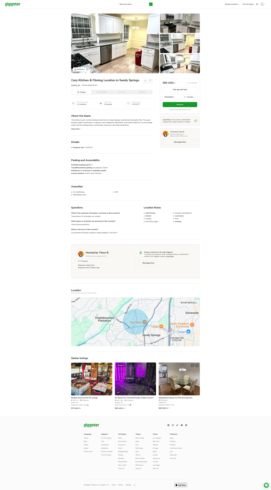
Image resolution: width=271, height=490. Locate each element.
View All (121, 468)
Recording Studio (141, 462)
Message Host (180, 142)
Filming (120, 455)
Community (105, 445)
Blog (85, 441)
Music (172, 438)
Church (138, 455)
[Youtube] (182, 425)
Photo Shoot (122, 441)
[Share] (145, 80)
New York (156, 441)
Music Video (122, 465)
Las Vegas (156, 465)
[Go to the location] (91, 378)
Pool (137, 445)
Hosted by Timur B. (177, 132)
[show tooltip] (189, 109)
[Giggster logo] (91, 425)
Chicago (155, 448)
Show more (75, 129)
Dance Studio (140, 458)
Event (120, 448)
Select (86, 448)
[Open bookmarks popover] (150, 80)
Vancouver (156, 458)
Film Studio (139, 448)
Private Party (122, 462)
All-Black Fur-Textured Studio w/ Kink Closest (134, 398)
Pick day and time (180, 89)
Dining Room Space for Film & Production (175, 398)
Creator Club (88, 452)
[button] (266, 485)
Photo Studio (140, 438)
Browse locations (231, 4)
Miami (155, 452)
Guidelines (104, 448)
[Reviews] (186, 425)
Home (137, 441)
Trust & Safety (106, 455)
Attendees (169, 97)
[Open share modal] (105, 365)
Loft (171, 452)
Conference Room (176, 448)
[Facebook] (168, 425)
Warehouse (139, 465)
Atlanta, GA (75, 85)
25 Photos (80, 69)
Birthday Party (123, 452)
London (155, 455)
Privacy (120, 485)
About (86, 438)
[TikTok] (177, 425)
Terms (114, 485)
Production (121, 445)
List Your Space (248, 4)
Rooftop (172, 445)
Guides (86, 445)
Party (120, 438)
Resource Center (106, 452)
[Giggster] (12, 4)
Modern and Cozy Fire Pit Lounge (84, 398)
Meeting (121, 458)
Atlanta (155, 445)
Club (137, 452)
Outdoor (173, 441)
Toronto (155, 462)
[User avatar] (262, 4)
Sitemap (128, 485)
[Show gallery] (115, 43)
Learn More (170, 256)
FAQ (102, 441)
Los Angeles (157, 438)
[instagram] (173, 425)
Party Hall (173, 455)
